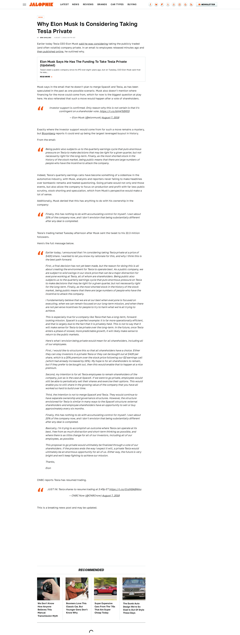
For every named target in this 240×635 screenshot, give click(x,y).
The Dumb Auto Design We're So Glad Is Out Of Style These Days (133, 608)
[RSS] (191, 4)
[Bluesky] (156, 4)
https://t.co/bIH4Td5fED (115, 111)
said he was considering (93, 43)
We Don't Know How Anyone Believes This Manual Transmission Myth (48, 609)
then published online (50, 51)
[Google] (185, 4)
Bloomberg (48, 133)
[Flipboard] (162, 4)
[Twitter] (168, 4)
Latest (64, 4)
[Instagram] (180, 4)
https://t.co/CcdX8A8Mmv (125, 489)
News (75, 4)
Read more (45, 76)
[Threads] (174, 4)
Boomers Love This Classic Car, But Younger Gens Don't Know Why (77, 608)
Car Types (117, 4)
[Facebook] (150, 4)
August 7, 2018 (110, 117)
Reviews (88, 4)
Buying (132, 4)
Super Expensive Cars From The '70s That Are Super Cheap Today (105, 608)
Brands (102, 4)
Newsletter (208, 4)
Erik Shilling (45, 37)
